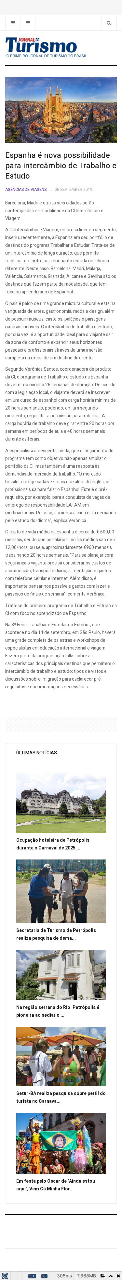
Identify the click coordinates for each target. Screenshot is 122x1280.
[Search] (108, 22)
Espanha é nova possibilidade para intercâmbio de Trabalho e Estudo (60, 166)
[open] (12, 22)
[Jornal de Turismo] (61, 48)
